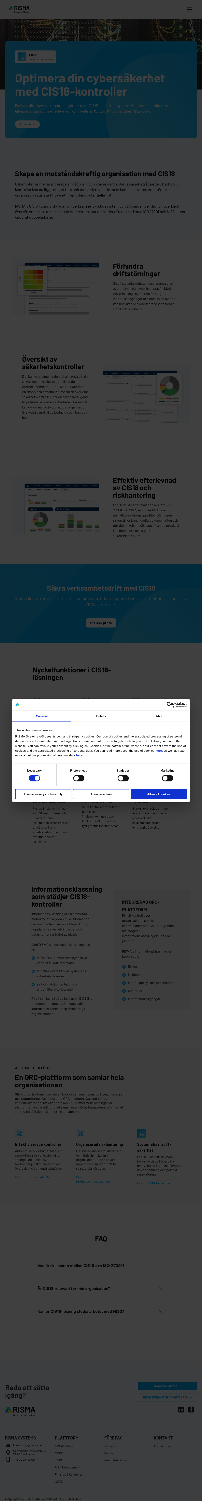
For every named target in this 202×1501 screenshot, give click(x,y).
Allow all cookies (158, 794)
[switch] (78, 778)
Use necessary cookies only (43, 794)
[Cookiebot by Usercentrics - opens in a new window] (169, 705)
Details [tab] (101, 716)
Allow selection (101, 794)
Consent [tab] (42, 716)
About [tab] (160, 716)
